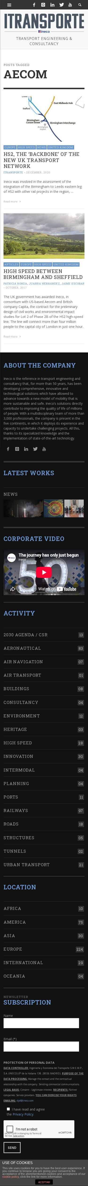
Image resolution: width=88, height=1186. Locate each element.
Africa (12, 908)
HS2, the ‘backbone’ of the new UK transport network (42, 160)
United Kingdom (60, 147)
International (23, 962)
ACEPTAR (44, 1182)
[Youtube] (70, 4)
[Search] (9, 4)
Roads (11, 824)
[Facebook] (34, 4)
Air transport (22, 675)
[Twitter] (61, 4)
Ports (11, 797)
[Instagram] (43, 4)
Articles (11, 264)
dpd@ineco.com (25, 1100)
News (41, 147)
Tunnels (15, 851)
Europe (10, 147)
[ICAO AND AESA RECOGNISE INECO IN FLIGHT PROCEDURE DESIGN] (53, 508)
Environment (22, 716)
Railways (16, 810)
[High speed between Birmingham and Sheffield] (44, 235)
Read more (11, 201)
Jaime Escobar (72, 283)
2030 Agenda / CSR (26, 634)
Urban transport (27, 864)
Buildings (16, 688)
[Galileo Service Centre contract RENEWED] (23, 508)
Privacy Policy (23, 1114)
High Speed (26, 147)
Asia (9, 935)
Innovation (19, 756)
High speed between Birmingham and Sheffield (43, 274)
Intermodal (19, 770)
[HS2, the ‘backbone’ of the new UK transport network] (44, 118)
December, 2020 (38, 172)
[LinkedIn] (52, 4)
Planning (16, 783)
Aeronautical (22, 648)
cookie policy (10, 1176)
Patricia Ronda (15, 283)
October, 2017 (16, 287)
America (15, 922)
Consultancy (21, 702)
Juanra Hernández (44, 283)
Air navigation (23, 661)
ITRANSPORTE (13, 172)
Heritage (15, 729)
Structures (19, 837)
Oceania (14, 976)
